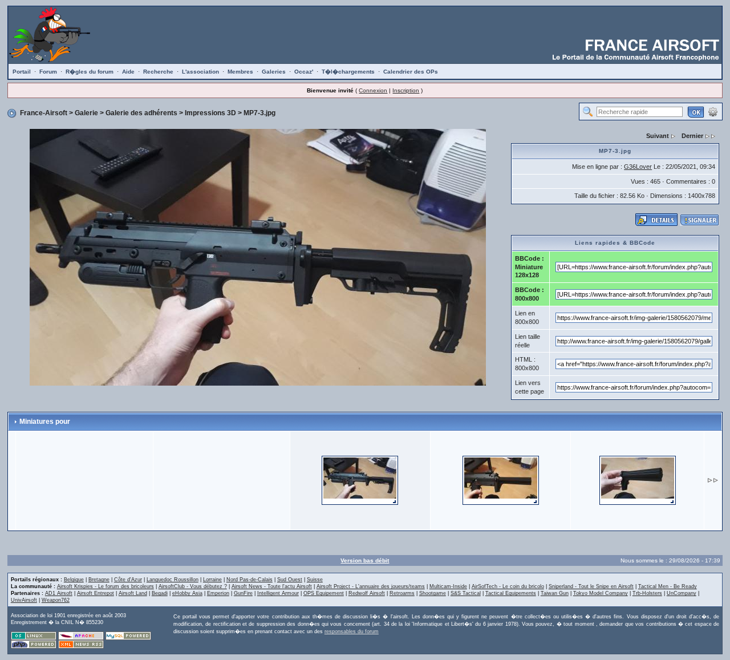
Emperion (218, 593)
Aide (128, 71)
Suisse (315, 579)
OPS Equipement (323, 593)
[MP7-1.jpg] (638, 479)
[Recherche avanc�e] (712, 111)
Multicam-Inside (448, 586)
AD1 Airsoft (58, 593)
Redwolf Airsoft (366, 593)
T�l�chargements (348, 71)
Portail (22, 71)
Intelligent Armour (278, 593)
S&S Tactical (466, 593)
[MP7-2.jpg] (501, 479)
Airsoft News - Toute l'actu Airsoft (272, 586)
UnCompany (681, 593)
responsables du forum (352, 631)
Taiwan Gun (555, 593)
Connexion (373, 90)
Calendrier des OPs (410, 71)
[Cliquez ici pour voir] (656, 219)
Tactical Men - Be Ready (667, 586)
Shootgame (432, 593)
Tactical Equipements (510, 593)
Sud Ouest (289, 579)
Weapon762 (56, 600)
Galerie (86, 113)
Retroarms (402, 593)
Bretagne (99, 579)
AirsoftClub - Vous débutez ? (193, 586)
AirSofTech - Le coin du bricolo (508, 586)
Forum (48, 71)
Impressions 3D (210, 113)
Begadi (160, 593)
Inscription (405, 90)
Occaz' (303, 71)
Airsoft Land (133, 593)
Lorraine (212, 579)
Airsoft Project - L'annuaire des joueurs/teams (371, 586)
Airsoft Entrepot (95, 593)
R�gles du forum (89, 71)
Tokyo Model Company (600, 593)
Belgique (74, 579)
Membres (240, 71)
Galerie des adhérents (141, 113)
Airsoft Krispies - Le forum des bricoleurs (105, 586)
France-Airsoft (43, 113)
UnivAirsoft (24, 600)
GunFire (243, 593)
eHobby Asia (187, 593)
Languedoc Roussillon (172, 579)
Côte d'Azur (128, 579)
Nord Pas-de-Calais (249, 579)
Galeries (274, 71)
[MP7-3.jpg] (258, 256)
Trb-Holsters (647, 593)
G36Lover (638, 166)
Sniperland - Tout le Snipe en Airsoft (591, 586)
